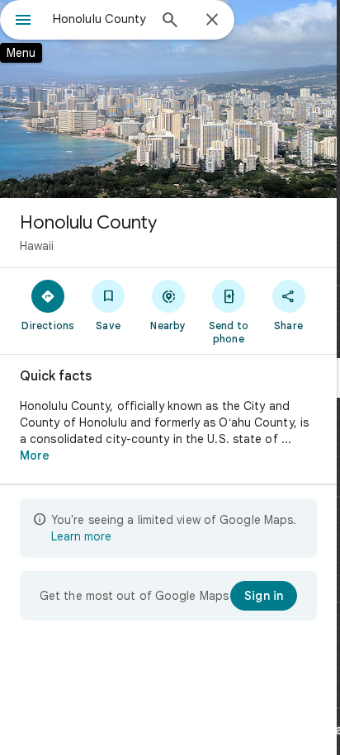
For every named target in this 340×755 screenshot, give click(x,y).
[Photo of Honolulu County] (168, 99)
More (35, 455)
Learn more (81, 536)
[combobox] (100, 19)
